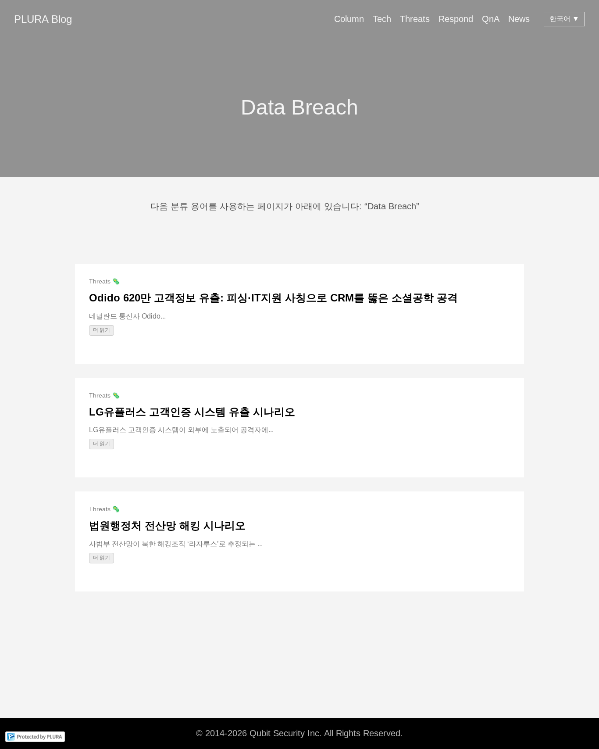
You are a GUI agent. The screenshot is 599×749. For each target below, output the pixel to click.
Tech (382, 19)
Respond (456, 19)
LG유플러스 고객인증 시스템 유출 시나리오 (192, 412)
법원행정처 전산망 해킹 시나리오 (167, 525)
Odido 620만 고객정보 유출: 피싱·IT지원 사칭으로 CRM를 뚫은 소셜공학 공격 (273, 298)
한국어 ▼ (564, 18)
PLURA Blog (43, 19)
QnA (490, 19)
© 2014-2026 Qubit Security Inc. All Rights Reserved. (299, 733)
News (519, 19)
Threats (415, 19)
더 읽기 (101, 330)
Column (349, 19)
